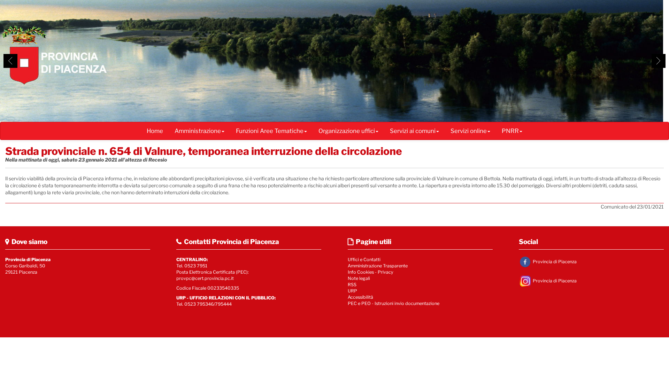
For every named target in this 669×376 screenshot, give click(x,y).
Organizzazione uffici (346, 130)
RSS (352, 284)
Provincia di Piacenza (554, 261)
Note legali (359, 278)
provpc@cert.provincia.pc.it (205, 278)
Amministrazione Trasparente (378, 265)
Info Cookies (361, 272)
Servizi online (469, 130)
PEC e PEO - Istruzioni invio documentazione (393, 303)
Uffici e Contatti (364, 259)
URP (352, 290)
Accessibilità (360, 297)
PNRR (510, 130)
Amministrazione (198, 130)
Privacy (385, 272)
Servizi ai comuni (413, 130)
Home (155, 130)
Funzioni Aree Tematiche (269, 130)
